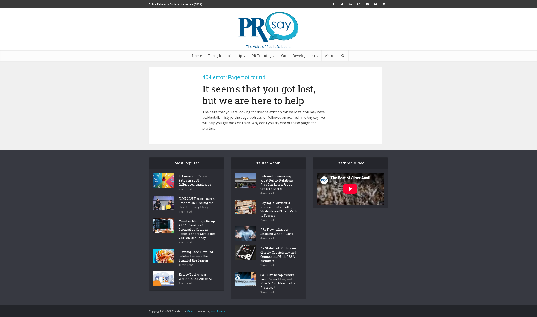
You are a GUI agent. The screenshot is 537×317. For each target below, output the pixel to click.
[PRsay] (268, 27)
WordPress (218, 311)
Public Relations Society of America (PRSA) (175, 4)
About (330, 55)
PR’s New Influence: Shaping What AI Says (276, 232)
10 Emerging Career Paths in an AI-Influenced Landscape (195, 180)
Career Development (298, 55)
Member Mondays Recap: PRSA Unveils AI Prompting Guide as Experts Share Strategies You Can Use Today (197, 229)
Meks (190, 311)
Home (197, 55)
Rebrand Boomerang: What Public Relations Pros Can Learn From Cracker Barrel (277, 182)
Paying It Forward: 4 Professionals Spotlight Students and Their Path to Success (278, 209)
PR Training (262, 55)
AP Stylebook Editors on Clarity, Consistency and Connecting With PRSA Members (278, 254)
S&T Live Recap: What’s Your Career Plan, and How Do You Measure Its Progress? (277, 281)
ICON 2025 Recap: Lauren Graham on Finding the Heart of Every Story (197, 203)
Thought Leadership (225, 55)
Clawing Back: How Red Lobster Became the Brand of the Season (196, 256)
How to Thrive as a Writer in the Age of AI (195, 276)
